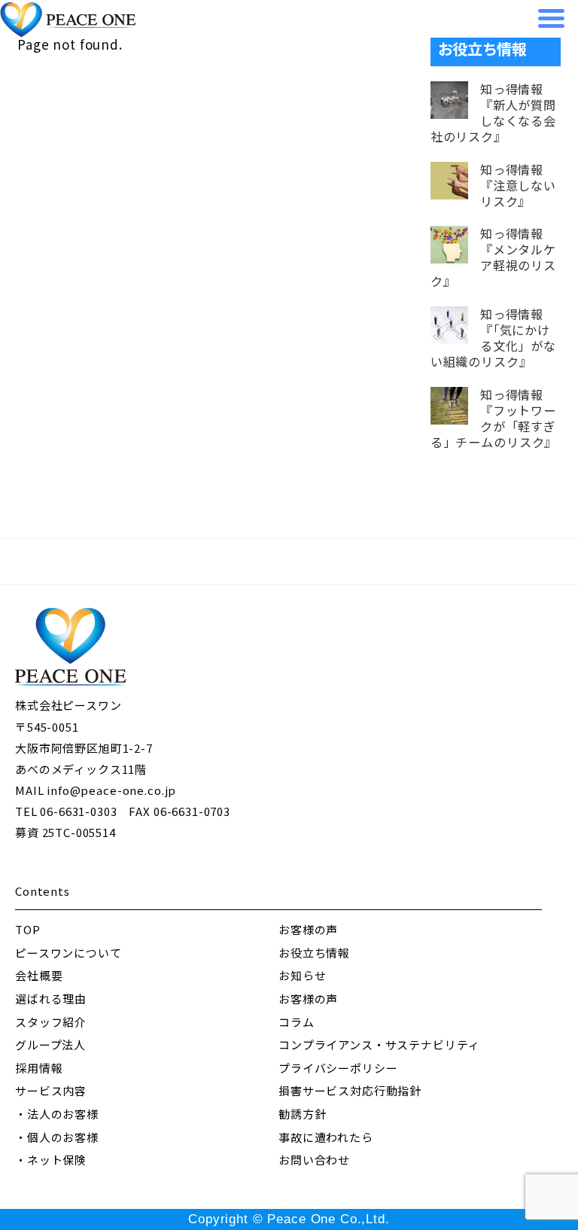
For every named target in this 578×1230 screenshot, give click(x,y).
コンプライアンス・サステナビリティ (378, 1044)
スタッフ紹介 (51, 1022)
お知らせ (302, 975)
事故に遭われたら (325, 1137)
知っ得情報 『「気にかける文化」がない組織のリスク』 (493, 338)
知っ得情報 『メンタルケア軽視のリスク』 (493, 257)
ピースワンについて (68, 953)
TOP (28, 929)
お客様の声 (308, 929)
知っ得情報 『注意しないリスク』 (518, 185)
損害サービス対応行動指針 (349, 1090)
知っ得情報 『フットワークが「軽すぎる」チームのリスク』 (494, 418)
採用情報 (38, 1068)
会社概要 (38, 975)
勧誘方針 (302, 1114)
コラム (296, 1022)
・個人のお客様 (57, 1137)
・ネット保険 (51, 1160)
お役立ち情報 (314, 953)
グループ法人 (50, 1044)
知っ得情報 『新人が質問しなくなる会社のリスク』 (493, 113)
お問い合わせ (314, 1160)
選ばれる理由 (51, 998)
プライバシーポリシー (338, 1068)
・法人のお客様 (57, 1114)
